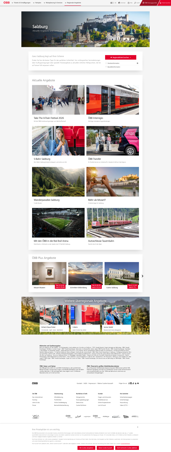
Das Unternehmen (37, 397)
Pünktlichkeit (57, 400)
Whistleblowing (58, 397)
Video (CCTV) (124, 405)
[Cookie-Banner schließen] (137, 427)
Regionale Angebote (74, 3)
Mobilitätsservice (103, 400)
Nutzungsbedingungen (82, 400)
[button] (12, 3)
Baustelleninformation (114, 67)
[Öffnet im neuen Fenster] (129, 383)
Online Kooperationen (104, 402)
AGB (85, 383)
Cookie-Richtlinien (125, 443)
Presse (34, 405)
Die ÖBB (34, 394)
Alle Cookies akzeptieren (86, 448)
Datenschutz (79, 402)
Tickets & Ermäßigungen (22, 3)
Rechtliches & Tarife (81, 394)
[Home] (7, 3)
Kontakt (79, 383)
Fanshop (34, 400)
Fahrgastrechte (80, 397)
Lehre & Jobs (36, 402)
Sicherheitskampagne (126, 397)
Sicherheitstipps (124, 400)
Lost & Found (102, 405)
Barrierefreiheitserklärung (61, 405)
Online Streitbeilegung (60, 402)
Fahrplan (38, 3)
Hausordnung (124, 402)
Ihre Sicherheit (124, 394)
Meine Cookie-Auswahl (105, 448)
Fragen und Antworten (104, 397)
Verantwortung (58, 394)
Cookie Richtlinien (81, 405)
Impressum (92, 383)
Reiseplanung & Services (54, 3)
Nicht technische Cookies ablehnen (127, 448)
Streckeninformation (113, 63)
